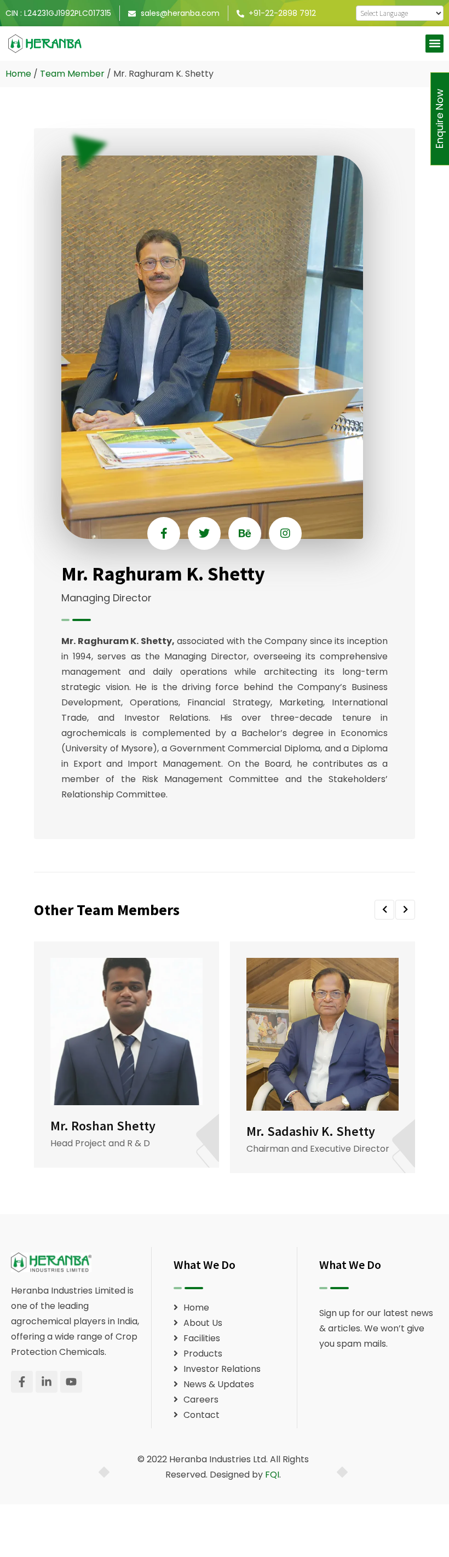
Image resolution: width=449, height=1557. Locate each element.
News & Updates (218, 1384)
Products (202, 1353)
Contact (201, 1415)
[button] (434, 44)
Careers (200, 1399)
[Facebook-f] (22, 1382)
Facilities (201, 1338)
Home (18, 73)
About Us (202, 1323)
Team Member (72, 73)
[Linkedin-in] (46, 1382)
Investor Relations (222, 1369)
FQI (272, 1474)
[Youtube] (71, 1382)
